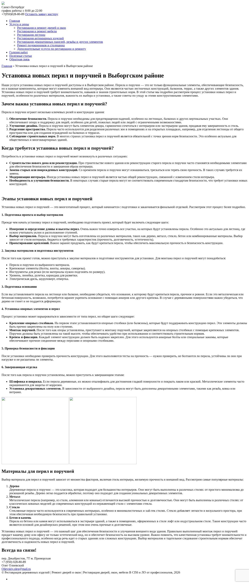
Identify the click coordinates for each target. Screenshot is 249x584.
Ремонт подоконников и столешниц (41, 45)
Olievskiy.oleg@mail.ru (16, 569)
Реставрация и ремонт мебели (37, 31)
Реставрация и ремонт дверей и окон (41, 27)
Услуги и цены (19, 24)
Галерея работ (18, 52)
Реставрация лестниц (31, 34)
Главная (14, 20)
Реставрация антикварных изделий (40, 38)
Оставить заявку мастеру (41, 14)
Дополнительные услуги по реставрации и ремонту (51, 48)
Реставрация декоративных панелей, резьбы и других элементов (60, 41)
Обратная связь (19, 59)
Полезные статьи (20, 55)
